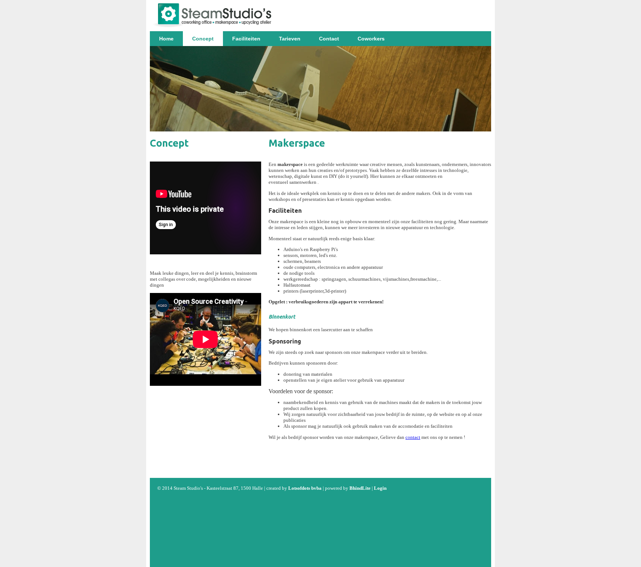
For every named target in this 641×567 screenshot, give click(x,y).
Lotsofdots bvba (305, 488)
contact (412, 437)
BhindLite (360, 488)
